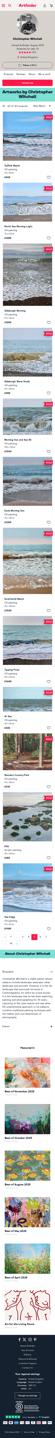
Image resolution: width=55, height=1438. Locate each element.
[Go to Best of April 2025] (27, 1263)
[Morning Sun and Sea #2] (27, 426)
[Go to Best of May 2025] (27, 1216)
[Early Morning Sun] (27, 491)
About (32, 74)
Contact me (27, 83)
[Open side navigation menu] (3, 5)
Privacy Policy (44, 1432)
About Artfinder (27, 1346)
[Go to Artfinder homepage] (27, 5)
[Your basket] (51, 5)
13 (37, 48)
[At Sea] (27, 709)
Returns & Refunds (27, 1359)
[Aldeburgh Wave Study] (27, 362)
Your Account (27, 1350)
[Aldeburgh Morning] (27, 284)
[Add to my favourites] (49, 177)
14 (11, 943)
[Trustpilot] (28, 1416)
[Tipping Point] (27, 650)
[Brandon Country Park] (27, 761)
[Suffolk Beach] (27, 146)
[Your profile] (45, 5)
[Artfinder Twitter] (24, 1340)
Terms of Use (29, 1432)
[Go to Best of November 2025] (27, 1077)
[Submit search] (9, 5)
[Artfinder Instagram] (30, 1340)
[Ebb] (27, 826)
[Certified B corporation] (27, 1407)
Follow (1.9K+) (30, 65)
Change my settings (27, 1395)
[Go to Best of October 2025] (27, 1123)
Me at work (44, 74)
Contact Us (27, 1368)
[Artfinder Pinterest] (35, 1340)
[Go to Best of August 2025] (27, 1170)
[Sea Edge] (27, 897)
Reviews (20, 74)
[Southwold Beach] (27, 570)
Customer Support (27, 1363)
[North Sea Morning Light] (27, 211)
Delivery (27, 1354)
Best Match (39, 106)
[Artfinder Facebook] (19, 1340)
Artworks (8, 74)
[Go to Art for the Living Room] (27, 1309)
